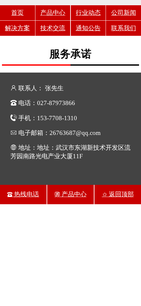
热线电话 (25, 194)
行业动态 (88, 12)
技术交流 (52, 28)
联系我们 (123, 28)
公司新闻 (123, 12)
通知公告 (88, 28)
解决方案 (17, 28)
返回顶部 (120, 194)
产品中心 (52, 12)
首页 (17, 12)
